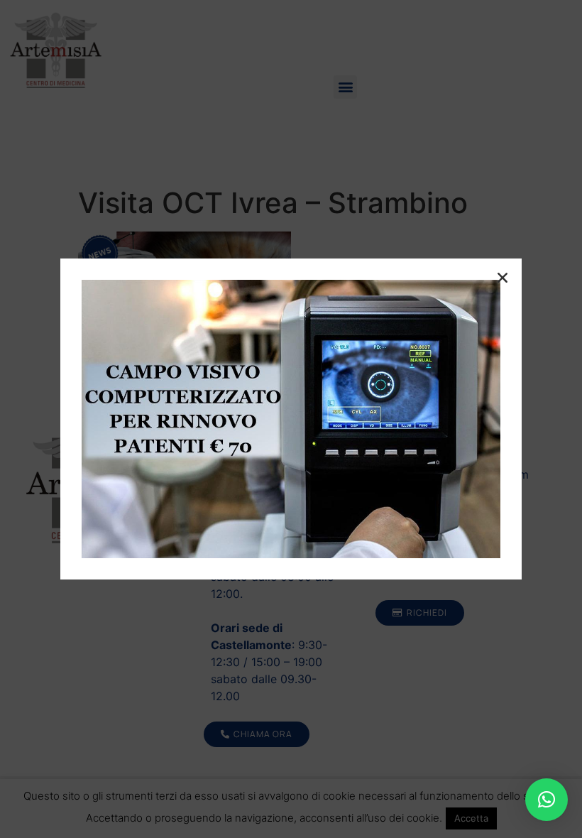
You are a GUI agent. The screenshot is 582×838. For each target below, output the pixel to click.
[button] (546, 799)
